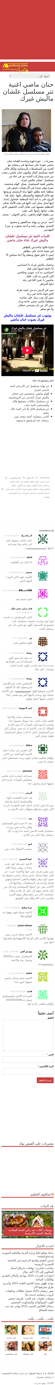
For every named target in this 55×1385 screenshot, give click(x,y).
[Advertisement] (27, 32)
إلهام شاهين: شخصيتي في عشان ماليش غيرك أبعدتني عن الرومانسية (29, 395)
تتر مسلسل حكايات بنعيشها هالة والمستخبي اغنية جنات (31, 403)
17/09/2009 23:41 (10, 859)
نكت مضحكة (28, 1354)
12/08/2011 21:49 (11, 535)
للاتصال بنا (49, 1373)
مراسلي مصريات (44, 1377)
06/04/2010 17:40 (17, 678)
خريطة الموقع (35, 1373)
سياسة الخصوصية (10, 1373)
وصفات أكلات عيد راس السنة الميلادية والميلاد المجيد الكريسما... (30, 1231)
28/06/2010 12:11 (20, 638)
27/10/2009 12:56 (13, 771)
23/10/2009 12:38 (16, 793)
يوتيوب (47, 496)
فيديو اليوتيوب (15, 477)
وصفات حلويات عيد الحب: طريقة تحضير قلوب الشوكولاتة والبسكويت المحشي (31, 1300)
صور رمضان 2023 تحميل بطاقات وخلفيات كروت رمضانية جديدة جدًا (30, 1292)
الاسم (50, 1054)
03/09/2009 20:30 (18, 991)
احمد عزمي (45, 481)
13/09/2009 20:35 (11, 951)
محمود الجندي (44, 493)
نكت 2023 (45, 1337)
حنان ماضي (14, 481)
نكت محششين (11, 1354)
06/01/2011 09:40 (16, 572)
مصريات (25, 493)
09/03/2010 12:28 (16, 745)
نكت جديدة (11, 1337)
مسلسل (33, 493)
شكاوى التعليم (41, 1194)
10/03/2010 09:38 (9, 708)
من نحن (24, 1373)
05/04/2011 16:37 (17, 557)
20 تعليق (30, 477)
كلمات (18, 489)
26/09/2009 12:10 (19, 818)
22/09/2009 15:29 (19, 844)
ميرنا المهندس (15, 493)
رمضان (47, 485)
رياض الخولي (37, 485)
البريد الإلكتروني (45, 1066)
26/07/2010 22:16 (9, 590)
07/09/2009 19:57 (16, 973)
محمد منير (10, 489)
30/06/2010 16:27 (23, 612)
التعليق (51, 1017)
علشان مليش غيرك (30, 489)
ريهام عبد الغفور (24, 485)
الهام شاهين (29, 481)
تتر (21, 481)
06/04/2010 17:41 (17, 653)
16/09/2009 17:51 (12, 907)
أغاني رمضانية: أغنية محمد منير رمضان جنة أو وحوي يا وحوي (31, 418)
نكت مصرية (28, 1337)
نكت (45, 1354)
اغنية (37, 481)
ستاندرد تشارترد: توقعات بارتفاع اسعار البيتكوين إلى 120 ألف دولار (32, 1270)
